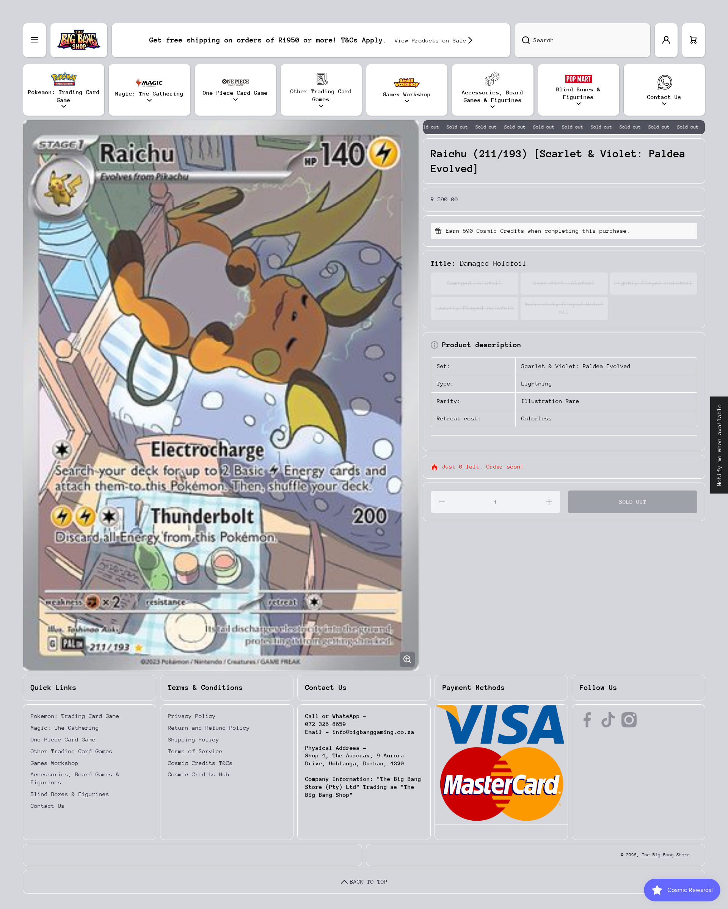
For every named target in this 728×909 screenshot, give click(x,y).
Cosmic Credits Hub (198, 774)
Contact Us (48, 805)
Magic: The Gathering (65, 727)
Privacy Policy (192, 716)
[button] (693, 40)
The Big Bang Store (666, 854)
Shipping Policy (193, 739)
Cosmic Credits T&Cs (200, 763)
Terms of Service (195, 751)
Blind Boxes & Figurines (70, 794)
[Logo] (79, 40)
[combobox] (582, 40)
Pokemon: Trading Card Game (75, 716)
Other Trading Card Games (72, 751)
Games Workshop (54, 763)
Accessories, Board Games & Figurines (75, 778)
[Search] (522, 40)
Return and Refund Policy (209, 727)
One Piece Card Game (63, 739)
